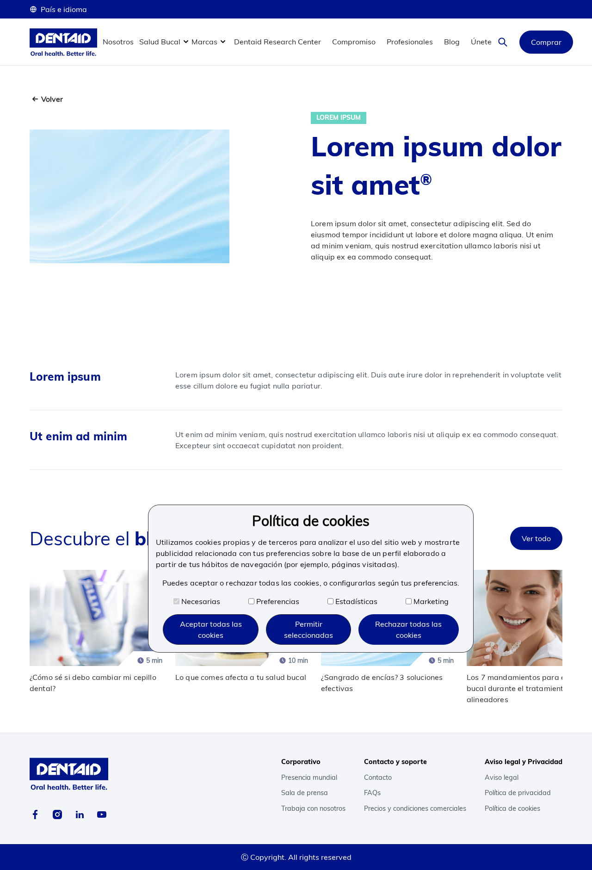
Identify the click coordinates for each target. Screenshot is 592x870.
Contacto (378, 777)
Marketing (431, 601)
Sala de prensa (304, 793)
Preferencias (277, 601)
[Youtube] (101, 814)
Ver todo (536, 538)
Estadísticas (356, 601)
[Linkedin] (79, 814)
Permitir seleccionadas (308, 629)
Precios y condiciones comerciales (415, 808)
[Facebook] (35, 814)
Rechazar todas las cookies (408, 629)
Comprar (546, 42)
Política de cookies (512, 808)
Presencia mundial (309, 777)
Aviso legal (501, 777)
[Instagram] (57, 814)
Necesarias (200, 601)
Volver (52, 99)
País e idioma (64, 9)
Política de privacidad (518, 793)
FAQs (372, 793)
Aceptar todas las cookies (211, 629)
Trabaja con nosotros (313, 808)
